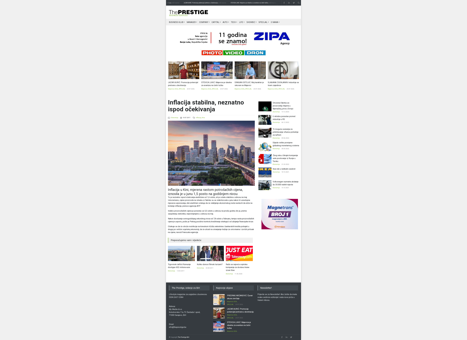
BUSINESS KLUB (176, 22)
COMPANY (203, 22)
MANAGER (191, 22)
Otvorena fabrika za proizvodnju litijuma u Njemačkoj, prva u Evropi (283, 106)
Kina (203, 117)
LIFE (241, 22)
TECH (233, 22)
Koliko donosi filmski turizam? (181, 264)
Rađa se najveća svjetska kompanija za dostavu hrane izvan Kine (208, 267)
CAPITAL (215, 22)
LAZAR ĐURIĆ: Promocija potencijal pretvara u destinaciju (201, 3)
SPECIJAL (263, 22)
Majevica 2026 (173, 89)
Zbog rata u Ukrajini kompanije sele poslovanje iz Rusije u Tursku (285, 158)
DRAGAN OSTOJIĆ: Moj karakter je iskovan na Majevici (215, 83)
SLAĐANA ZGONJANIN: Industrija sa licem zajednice (249, 83)
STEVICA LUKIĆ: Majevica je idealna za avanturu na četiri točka (250, 3)
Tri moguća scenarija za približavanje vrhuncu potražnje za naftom (285, 132)
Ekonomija (174, 117)
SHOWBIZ (251, 22)
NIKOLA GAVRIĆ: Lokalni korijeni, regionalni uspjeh (282, 83)
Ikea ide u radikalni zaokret (284, 169)
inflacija (198, 117)
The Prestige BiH (183, 337)
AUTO (225, 22)
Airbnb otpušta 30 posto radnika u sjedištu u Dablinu (239, 265)
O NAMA (274, 22)
